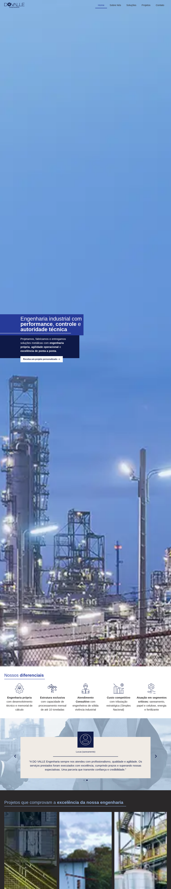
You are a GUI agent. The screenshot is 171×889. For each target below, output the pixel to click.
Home (101, 5)
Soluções (131, 5)
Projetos (146, 5)
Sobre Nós (115, 5)
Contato (160, 5)
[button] (15, 756)
